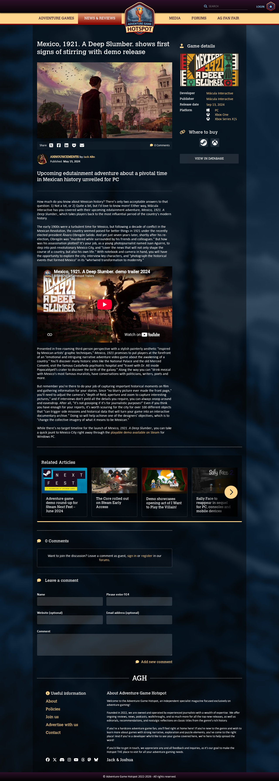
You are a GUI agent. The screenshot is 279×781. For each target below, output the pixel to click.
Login (260, 7)
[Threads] (83, 759)
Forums (199, 18)
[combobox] (226, 6)
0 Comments (162, 145)
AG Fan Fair (228, 18)
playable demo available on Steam (135, 432)
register (146, 556)
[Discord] (62, 759)
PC (217, 110)
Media (175, 18)
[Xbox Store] (215, 142)
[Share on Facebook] (60, 145)
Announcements (64, 157)
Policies (53, 709)
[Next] (231, 492)
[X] (55, 759)
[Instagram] (69, 759)
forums (104, 560)
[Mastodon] (89, 759)
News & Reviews (99, 18)
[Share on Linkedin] (68, 145)
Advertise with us (62, 724)
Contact (53, 732)
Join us (52, 717)
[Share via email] (83, 145)
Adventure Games (56, 18)
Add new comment (156, 662)
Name (41, 594)
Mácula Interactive (219, 93)
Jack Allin (89, 157)
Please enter (117, 594)
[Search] (226, 6)
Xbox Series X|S (226, 119)
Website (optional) (50, 613)
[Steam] (203, 142)
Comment (43, 631)
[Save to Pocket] (75, 145)
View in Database (209, 158)
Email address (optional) (122, 613)
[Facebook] (48, 759)
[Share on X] (52, 145)
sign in (131, 556)
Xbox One (221, 114)
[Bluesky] (96, 759)
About (51, 701)
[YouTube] (76, 759)
